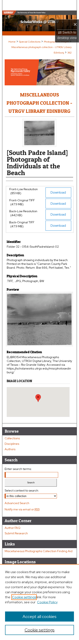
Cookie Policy (47, 602)
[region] (39, 602)
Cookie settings (24, 597)
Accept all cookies (39, 616)
